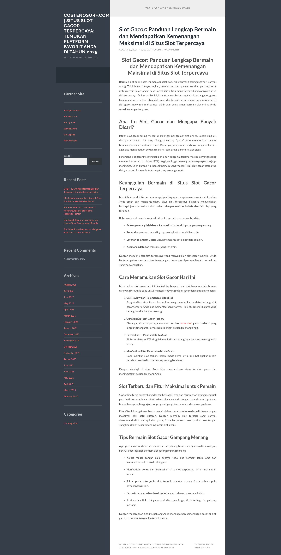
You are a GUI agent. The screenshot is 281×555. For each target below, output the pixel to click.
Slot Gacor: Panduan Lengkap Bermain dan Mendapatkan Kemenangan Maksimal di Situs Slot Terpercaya (167, 36)
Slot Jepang (69, 134)
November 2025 (72, 340)
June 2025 (69, 371)
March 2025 (70, 390)
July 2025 (68, 365)
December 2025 (71, 334)
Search (68, 156)
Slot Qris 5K (70, 122)
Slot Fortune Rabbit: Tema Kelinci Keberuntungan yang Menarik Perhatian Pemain (80, 210)
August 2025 (70, 359)
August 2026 (70, 284)
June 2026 (69, 297)
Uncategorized (71, 423)
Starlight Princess (72, 110)
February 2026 (71, 322)
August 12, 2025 (128, 50)
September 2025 (72, 353)
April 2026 (69, 309)
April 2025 (69, 384)
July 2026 (68, 290)
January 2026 (70, 328)
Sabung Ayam (70, 128)
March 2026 (70, 315)
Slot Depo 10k (70, 116)
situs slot (186, 323)
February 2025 (71, 396)
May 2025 (69, 377)
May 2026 (69, 303)
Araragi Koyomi (151, 50)
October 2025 (71, 346)
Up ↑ (207, 547)
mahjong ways (70, 140)
